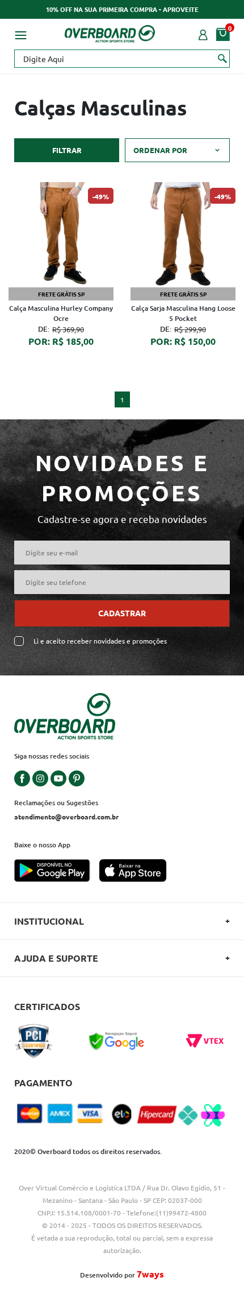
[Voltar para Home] (110, 32)
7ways (150, 1274)
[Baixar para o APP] (56, 871)
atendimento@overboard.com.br (66, 816)
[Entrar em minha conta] (203, 33)
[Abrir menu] (20, 33)
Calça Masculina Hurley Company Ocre (61, 313)
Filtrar (67, 150)
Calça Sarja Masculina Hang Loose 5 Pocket (183, 313)
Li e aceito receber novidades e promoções (100, 641)
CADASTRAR (122, 613)
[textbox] (122, 59)
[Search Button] (223, 58)
